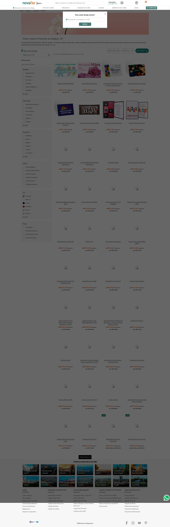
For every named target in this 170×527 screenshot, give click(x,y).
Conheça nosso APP (79, 511)
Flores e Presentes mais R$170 (108, 503)
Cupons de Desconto (79, 508)
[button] (122, 3)
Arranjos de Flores (119, 8)
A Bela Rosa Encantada (132, 506)
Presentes (65, 8)
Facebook (126, 523)
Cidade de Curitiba (53, 509)
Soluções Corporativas (29, 512)
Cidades (101, 8)
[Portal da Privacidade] (34, 522)
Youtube (139, 523)
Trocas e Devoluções (28, 506)
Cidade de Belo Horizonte (56, 503)
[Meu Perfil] (129, 3)
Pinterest (146, 523)
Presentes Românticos (132, 509)
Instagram (133, 523)
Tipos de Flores (48, 8)
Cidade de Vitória (53, 506)
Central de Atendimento (29, 503)
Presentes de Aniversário (132, 512)
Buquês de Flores (84, 8)
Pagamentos (26, 509)
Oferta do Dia (103, 506)
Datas (136, 8)
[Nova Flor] (32, 3)
